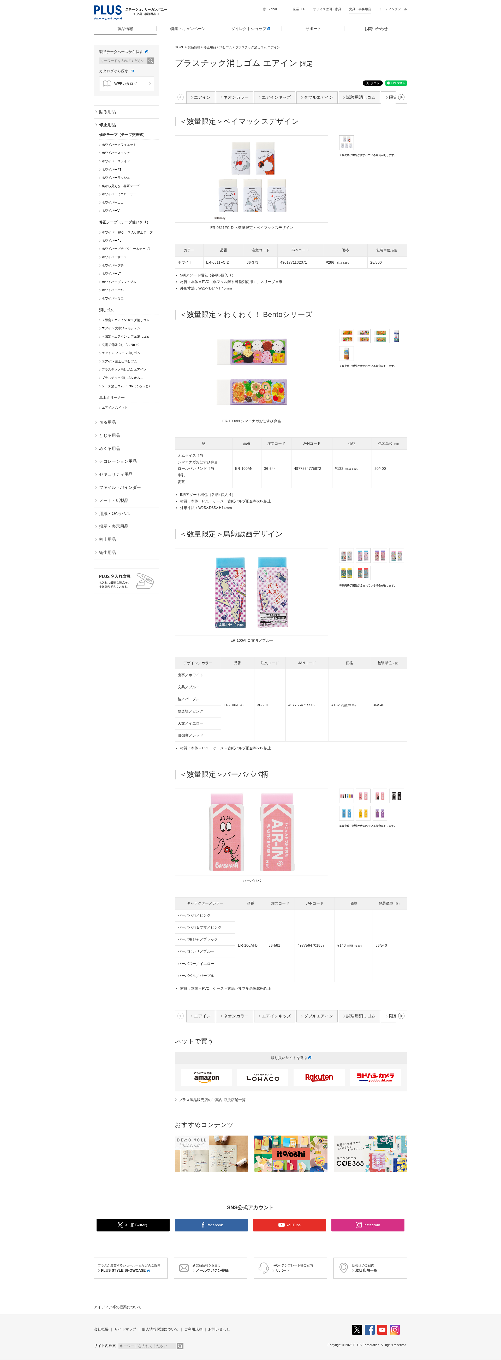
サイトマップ (125, 1329)
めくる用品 (109, 448)
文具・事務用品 (360, 9)
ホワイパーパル (113, 290)
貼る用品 (107, 111)
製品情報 (125, 28)
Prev (182, 373)
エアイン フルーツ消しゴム (121, 353)
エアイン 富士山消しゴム (119, 361)
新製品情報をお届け (211, 1268)
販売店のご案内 (364, 1268)
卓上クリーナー (112, 397)
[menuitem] (125, 28)
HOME (179, 47)
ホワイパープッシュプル (119, 282)
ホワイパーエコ (113, 202)
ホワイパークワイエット (119, 145)
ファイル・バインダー (120, 487)
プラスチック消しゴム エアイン (124, 369)
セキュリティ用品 (116, 474)
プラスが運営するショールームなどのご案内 (129, 1268)
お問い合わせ (376, 28)
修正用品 (210, 47)
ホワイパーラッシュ (116, 178)
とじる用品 (109, 435)
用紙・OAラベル (114, 513)
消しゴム (225, 47)
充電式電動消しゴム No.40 (120, 345)
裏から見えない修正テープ (120, 186)
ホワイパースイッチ (116, 153)
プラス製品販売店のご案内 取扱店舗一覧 (212, 1100)
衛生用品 (107, 552)
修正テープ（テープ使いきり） (124, 222)
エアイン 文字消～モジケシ (121, 328)
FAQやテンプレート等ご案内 (292, 1268)
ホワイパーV (111, 210)
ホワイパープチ (113, 265)
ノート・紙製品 (113, 500)
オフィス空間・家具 (327, 9)
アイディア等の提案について (117, 1307)
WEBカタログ (125, 84)
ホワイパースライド (116, 161)
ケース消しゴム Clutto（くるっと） (127, 386)
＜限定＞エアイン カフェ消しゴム (126, 336)
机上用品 (107, 539)
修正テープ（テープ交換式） (123, 134)
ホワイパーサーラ (114, 257)
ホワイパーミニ (113, 298)
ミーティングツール (393, 9)
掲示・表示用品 (113, 526)
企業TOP (299, 9)
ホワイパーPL (111, 240)
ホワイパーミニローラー (119, 194)
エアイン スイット (115, 407)
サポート (313, 28)
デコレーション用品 (118, 461)
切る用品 (107, 422)
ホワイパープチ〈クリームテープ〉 (127, 249)
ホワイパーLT (111, 273)
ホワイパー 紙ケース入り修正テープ (127, 232)
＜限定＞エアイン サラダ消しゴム (126, 320)
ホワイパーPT (111, 169)
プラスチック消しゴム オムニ (122, 378)
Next (320, 373)
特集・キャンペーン (188, 28)
